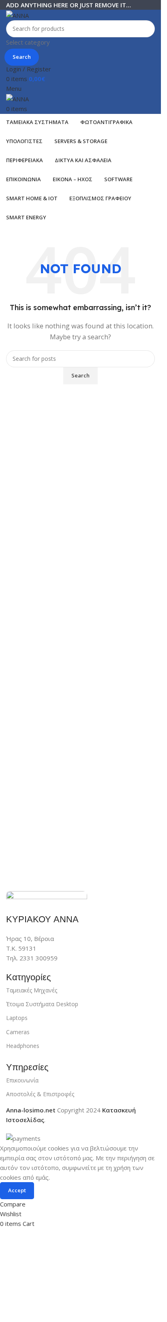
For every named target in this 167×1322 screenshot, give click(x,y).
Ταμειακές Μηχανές (31, 990)
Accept (17, 1190)
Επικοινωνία (22, 1080)
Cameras (18, 1032)
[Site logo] (17, 15)
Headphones (22, 1046)
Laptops (17, 1018)
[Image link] (46, 897)
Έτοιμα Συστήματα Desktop (42, 1004)
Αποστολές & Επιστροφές (40, 1094)
